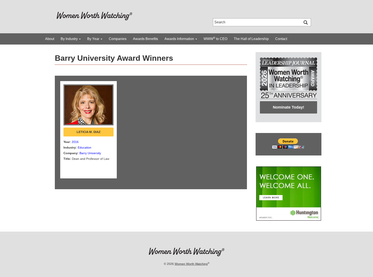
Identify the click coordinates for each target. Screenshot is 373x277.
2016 (75, 142)
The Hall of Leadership (251, 39)
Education (84, 147)
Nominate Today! (288, 107)
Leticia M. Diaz (89, 132)
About (49, 39)
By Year (93, 39)
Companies (117, 39)
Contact (281, 39)
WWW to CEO (215, 38)
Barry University (90, 153)
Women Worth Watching (191, 264)
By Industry (70, 39)
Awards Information (179, 39)
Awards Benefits (145, 39)
